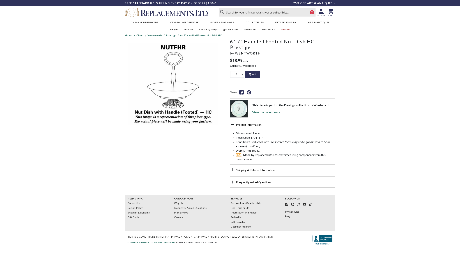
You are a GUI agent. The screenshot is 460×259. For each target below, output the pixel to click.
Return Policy (135, 207)
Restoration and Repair (244, 212)
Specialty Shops (208, 29)
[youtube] (305, 204)
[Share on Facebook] (241, 92)
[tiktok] (310, 204)
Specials (285, 29)
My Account (292, 211)
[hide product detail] (232, 124)
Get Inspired (230, 29)
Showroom (249, 29)
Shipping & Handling (139, 212)
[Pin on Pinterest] (249, 92)
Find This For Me (240, 207)
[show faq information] (232, 182)
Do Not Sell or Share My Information (247, 236)
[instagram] (299, 204)
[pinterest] (293, 204)
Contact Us (268, 29)
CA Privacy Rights (206, 236)
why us (174, 29)
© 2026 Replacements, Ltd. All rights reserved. (151, 242)
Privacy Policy (181, 236)
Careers (178, 217)
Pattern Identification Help (246, 203)
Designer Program (241, 226)
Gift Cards (133, 217)
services (189, 29)
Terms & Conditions (141, 236)
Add (254, 74)
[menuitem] (144, 22)
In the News (181, 212)
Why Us (178, 203)
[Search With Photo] (312, 12)
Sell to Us (236, 217)
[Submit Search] (222, 12)
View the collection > (266, 112)
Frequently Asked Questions (190, 207)
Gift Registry (238, 221)
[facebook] (288, 204)
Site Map (163, 236)
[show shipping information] (232, 169)
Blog (287, 216)
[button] (282, 126)
